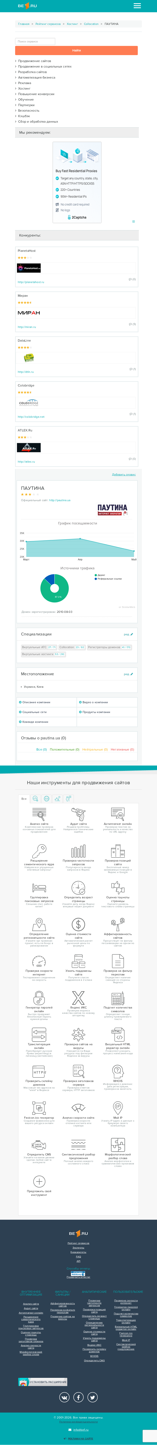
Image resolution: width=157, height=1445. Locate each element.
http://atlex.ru (26, 461)
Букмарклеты (78, 1252)
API (79, 1261)
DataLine (24, 341)
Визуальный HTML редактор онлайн (126, 1328)
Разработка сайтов (31, 72)
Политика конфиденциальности (78, 1421)
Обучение (25, 100)
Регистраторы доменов (109, 647)
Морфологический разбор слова (31, 1353)
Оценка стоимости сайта (94, 1333)
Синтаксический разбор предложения (126, 1347)
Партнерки (25, 105)
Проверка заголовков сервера (31, 1340)
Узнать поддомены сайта (94, 1339)
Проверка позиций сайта (94, 1310)
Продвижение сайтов (33, 61)
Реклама (23, 83)
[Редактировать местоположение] (128, 674)
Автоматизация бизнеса (35, 78)
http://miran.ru (27, 327)
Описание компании (35, 702)
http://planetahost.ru (31, 282)
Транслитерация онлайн (126, 1321)
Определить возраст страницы (94, 1317)
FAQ (78, 1257)
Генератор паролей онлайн (126, 1308)
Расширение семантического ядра (30, 1319)
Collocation (91, 24)
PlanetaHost (27, 251)
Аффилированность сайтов (62, 1304)
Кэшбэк (23, 116)
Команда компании (34, 722)
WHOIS (94, 1356)
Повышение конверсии (35, 94)
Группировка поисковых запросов (31, 1327)
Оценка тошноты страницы (31, 1333)
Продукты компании (96, 712)
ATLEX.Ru (25, 430)
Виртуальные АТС (38, 647)
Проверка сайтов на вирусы (62, 1317)
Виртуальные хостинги (43, 654)
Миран (23, 296)
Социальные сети (34, 712)
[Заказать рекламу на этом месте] (133, 221)
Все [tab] (24, 799)
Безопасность (27, 111)
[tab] (35, 799)
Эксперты (78, 1248)
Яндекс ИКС (94, 1345)
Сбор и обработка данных (37, 122)
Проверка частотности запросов (94, 1303)
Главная (23, 24)
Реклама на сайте (80, 1438)
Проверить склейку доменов (94, 1350)
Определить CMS (94, 1360)
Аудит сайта (31, 1308)
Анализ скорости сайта (31, 1346)
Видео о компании (95, 702)
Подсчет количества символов (126, 1315)
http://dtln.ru (26, 372)
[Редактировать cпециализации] (128, 634)
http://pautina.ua (59, 500)
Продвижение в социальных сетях (44, 66)
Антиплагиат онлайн (31, 1313)
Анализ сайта (31, 1304)
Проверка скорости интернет (126, 1302)
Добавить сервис (124, 474)
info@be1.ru (81, 1430)
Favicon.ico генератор (125, 1334)
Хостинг (72, 24)
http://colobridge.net (31, 417)
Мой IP (126, 1340)
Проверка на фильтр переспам (62, 1311)
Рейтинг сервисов (48, 24)
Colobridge (26, 385)
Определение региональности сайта (94, 1325)
